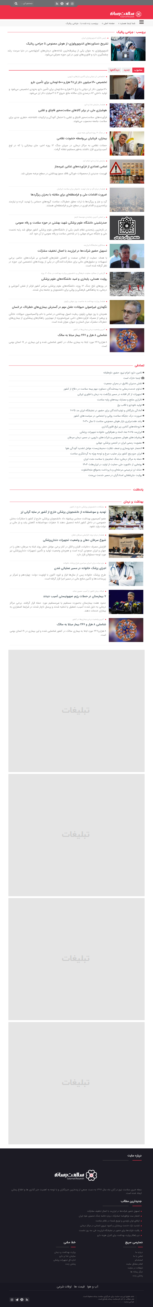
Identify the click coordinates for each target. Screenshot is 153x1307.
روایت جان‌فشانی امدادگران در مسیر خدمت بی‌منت (115, 475)
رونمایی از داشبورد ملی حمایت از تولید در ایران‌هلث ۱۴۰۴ (112, 464)
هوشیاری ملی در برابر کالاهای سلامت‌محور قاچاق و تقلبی (72, 110)
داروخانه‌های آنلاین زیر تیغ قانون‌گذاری (122, 427)
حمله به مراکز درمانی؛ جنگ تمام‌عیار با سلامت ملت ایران (113, 459)
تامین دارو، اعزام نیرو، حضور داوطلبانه (122, 373)
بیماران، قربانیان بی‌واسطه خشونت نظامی (82, 138)
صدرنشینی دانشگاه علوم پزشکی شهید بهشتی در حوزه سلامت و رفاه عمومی (61, 222)
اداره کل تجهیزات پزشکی (64, 1260)
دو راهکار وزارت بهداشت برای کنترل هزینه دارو (118, 1235)
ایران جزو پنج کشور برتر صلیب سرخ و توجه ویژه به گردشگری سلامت (106, 454)
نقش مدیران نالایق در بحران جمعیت (123, 383)
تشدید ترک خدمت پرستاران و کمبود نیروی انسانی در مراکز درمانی (110, 1225)
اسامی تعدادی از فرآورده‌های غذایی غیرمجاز (81, 166)
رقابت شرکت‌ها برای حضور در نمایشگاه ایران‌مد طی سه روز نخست (109, 1230)
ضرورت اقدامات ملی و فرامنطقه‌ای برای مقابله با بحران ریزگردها (69, 194)
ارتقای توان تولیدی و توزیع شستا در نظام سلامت (118, 1220)
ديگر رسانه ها (136, 1271)
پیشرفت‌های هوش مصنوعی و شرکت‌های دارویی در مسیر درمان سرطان (105, 437)
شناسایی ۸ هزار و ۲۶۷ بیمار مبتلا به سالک (82, 335)
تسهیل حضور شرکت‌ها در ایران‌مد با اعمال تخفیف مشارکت (72, 250)
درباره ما (139, 1252)
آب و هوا (92, 1286)
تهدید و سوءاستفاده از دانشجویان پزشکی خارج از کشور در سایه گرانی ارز (63, 512)
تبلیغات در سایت (135, 1267)
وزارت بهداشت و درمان (64, 1252)
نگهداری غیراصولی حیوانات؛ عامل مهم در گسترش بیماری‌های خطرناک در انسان (59, 307)
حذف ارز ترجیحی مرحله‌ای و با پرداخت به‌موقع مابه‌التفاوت (111, 470)
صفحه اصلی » (108, 23)
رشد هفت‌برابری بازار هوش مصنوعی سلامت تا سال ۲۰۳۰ (112, 421)
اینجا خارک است (131, 378)
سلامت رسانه (118, 1301)
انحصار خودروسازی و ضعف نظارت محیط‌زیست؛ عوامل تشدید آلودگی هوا (103, 448)
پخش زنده (138, 1275)
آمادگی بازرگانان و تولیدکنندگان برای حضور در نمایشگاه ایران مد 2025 (106, 410)
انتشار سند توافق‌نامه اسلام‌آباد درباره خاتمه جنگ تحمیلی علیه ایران (109, 1215)
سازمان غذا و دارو (67, 1256)
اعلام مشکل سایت (134, 1263)
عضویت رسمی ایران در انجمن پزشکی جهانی (119, 443)
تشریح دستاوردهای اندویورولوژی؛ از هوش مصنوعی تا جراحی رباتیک (67, 43)
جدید (127, 70)
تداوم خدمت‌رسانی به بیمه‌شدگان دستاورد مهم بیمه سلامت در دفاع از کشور (103, 389)
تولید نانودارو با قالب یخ (129, 405)
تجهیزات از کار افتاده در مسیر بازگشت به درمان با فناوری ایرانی (109, 394)
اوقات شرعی (64, 1286)
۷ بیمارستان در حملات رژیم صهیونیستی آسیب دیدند (74, 596)
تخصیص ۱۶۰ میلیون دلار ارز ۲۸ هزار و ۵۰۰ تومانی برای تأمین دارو (69, 82)
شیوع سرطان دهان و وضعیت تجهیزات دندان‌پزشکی (74, 540)
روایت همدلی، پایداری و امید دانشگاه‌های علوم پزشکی (74, 279)
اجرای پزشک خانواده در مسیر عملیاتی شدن (80, 568)
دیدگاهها (114, 70)
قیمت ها (79, 1286)
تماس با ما (138, 1256)
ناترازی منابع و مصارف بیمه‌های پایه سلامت (119, 400)
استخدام (139, 1260)
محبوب (138, 70)
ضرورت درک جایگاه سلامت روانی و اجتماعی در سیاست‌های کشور (108, 416)
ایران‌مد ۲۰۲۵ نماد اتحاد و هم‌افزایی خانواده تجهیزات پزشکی (111, 432)
